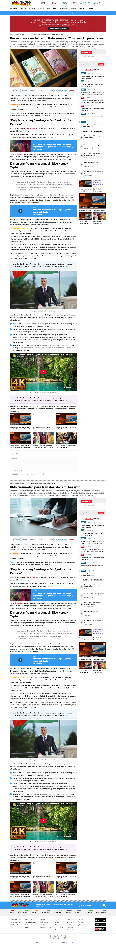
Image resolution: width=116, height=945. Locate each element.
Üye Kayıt (81, 922)
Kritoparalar (60, 13)
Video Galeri (70, 922)
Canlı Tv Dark (28, 919)
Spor (48, 8)
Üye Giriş (80, 919)
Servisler (23, 8)
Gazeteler (91, 8)
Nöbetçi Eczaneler (30, 925)
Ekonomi (41, 8)
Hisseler (45, 13)
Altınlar (38, 13)
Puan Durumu (58, 911)
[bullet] (34, 474)
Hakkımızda (39, 942)
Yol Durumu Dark (15, 922)
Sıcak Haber (70, 930)
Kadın (55, 8)
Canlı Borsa (23, 13)
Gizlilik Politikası (51, 942)
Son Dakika (13, 8)
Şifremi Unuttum (83, 925)
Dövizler (31, 13)
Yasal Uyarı (77, 942)
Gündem (32, 8)
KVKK (62, 942)
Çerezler (58, 942)
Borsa (67, 13)
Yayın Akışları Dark (30, 922)
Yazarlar (81, 8)
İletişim (44, 942)
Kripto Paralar (101, 911)
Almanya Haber (14, 34)
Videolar (73, 8)
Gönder (15, 474)
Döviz (82, 13)
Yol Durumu (89, 911)
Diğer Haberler (75, 13)
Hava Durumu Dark (15, 919)
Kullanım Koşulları (69, 942)
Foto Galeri (63, 8)
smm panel (28, 930)
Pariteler (51, 13)
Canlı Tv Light (14, 925)
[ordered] (32, 474)
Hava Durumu (46, 911)
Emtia (88, 13)
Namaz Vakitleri (22, 911)
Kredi (94, 13)
